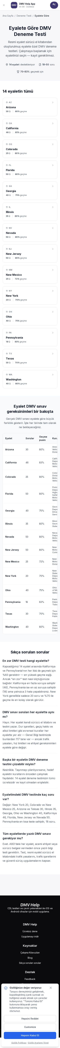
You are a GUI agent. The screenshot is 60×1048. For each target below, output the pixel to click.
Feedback (30, 979)
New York (10, 575)
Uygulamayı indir (30, 936)
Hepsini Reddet (30, 1018)
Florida (9, 493)
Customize (30, 1027)
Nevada (9, 536)
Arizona (9, 449)
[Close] (5, 5)
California (11, 462)
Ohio (8, 590)
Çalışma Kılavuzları (30, 952)
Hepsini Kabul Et (30, 1035)
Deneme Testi (24, 15)
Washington (12, 626)
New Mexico (12, 561)
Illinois (9, 523)
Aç (54, 4)
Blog (30, 957)
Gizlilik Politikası (18, 1043)
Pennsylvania (12, 602)
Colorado (10, 476)
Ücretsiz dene (30, 931)
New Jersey (12, 549)
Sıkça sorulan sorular (30, 963)
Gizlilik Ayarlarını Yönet (38, 1043)
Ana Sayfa (8, 15)
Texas (8, 613)
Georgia (9, 510)
